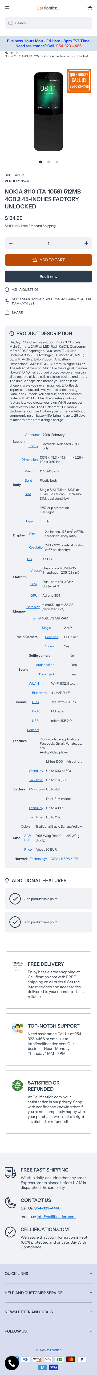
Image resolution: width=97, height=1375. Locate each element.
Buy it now (48, 276)
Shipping (12, 226)
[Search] (9, 23)
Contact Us (36, 1200)
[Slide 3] (57, 162)
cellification (53, 1350)
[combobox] (48, 23)
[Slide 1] (40, 162)
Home (9, 52)
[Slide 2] (48, 162)
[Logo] (48, 8)
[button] (90, 8)
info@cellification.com (56, 1216)
